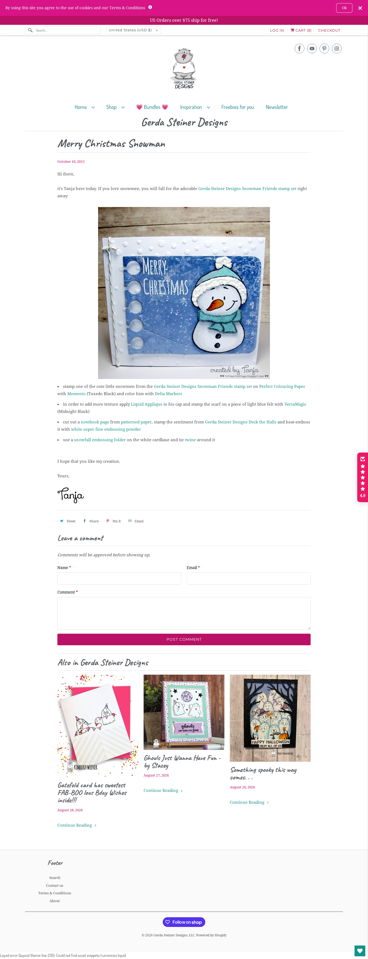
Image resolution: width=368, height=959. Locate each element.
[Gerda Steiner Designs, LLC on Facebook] (299, 48)
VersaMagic (295, 404)
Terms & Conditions (54, 893)
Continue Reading (75, 825)
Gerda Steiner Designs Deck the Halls (240, 422)
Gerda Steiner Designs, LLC (174, 935)
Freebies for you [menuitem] (237, 106)
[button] (362, 477)
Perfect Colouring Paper (282, 386)
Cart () (303, 30)
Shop (112, 106)
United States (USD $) (131, 30)
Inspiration (192, 106)
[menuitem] (87, 107)
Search (54, 878)
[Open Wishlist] (360, 951)
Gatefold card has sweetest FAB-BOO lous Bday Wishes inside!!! (91, 792)
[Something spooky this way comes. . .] (270, 718)
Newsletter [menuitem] (277, 106)
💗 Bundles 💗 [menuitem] (152, 106)
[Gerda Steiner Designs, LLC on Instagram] (337, 48)
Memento (76, 393)
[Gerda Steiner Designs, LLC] (184, 69)
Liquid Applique (146, 404)
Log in (277, 30)
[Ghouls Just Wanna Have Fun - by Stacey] (184, 712)
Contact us (54, 886)
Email (193, 567)
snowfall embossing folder (100, 439)
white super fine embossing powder (106, 429)
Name (64, 567)
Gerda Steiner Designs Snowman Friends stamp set (247, 188)
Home (82, 106)
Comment (67, 592)
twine (190, 439)
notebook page (95, 422)
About (55, 901)
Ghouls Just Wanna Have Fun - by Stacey (182, 761)
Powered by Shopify (211, 935)
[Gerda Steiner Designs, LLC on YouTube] (312, 48)
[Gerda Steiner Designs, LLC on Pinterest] (324, 48)
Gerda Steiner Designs (184, 122)
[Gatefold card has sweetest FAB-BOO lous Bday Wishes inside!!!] (97, 726)
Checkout (329, 30)
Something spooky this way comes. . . (263, 773)
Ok (344, 8)
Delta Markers (168, 393)
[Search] (30, 30)
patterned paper (136, 422)
